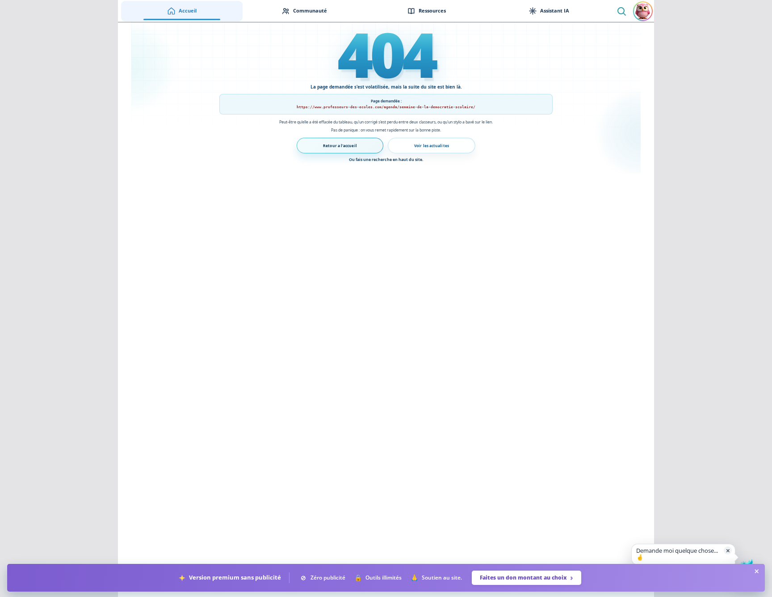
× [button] (728, 550)
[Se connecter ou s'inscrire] (643, 11)
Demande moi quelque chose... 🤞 (677, 554)
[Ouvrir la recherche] (621, 11)
